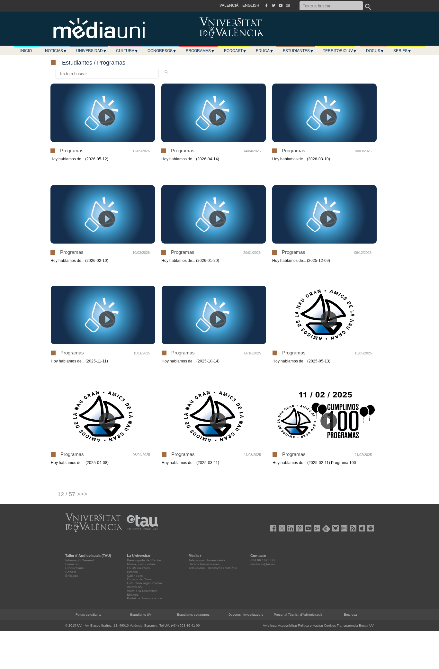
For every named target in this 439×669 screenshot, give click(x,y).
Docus (374, 50)
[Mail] (287, 5)
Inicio (26, 50)
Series (402, 50)
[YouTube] (280, 5)
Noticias (55, 50)
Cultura (127, 50)
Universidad (91, 50)
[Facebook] (266, 5)
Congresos (162, 50)
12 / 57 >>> (72, 494)
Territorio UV (339, 50)
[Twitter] (273, 5)
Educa (264, 50)
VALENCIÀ (229, 5)
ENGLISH (250, 5)
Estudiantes (298, 50)
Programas (200, 50)
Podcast (235, 50)
